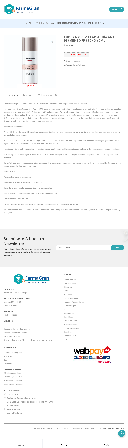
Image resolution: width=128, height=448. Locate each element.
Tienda (32, 23)
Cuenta (64, 445)
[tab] (11, 96)
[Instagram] (10, 324)
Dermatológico (47, 23)
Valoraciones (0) (47, 95)
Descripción (11, 95)
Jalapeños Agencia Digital (112, 428)
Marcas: (28, 95)
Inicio (26, 23)
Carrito (106, 445)
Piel (38, 23)
